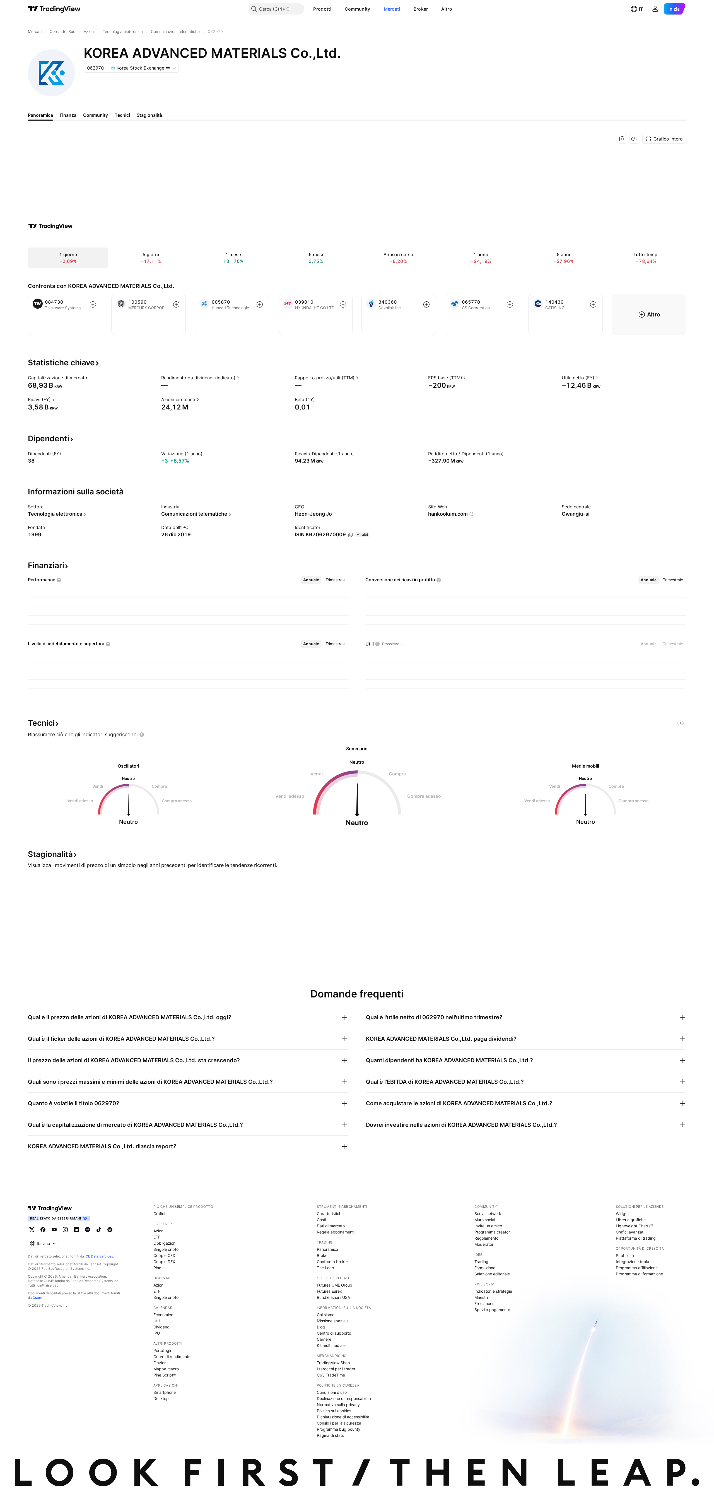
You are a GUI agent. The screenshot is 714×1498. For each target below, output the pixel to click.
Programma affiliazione (637, 1267)
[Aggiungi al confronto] (93, 304)
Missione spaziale (333, 1320)
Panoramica (327, 1249)
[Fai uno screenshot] (622, 139)
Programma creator (492, 1232)
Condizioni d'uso (332, 1392)
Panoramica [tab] (40, 115)
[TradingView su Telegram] (87, 1229)
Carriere (324, 1339)
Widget (622, 1213)
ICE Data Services (99, 1256)
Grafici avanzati (630, 1232)
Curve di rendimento (171, 1356)
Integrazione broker (634, 1261)
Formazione (484, 1267)
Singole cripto (165, 1249)
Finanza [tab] (68, 115)
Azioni (158, 1230)
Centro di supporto (334, 1333)
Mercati (392, 9)
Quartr (37, 1297)
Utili (156, 1320)
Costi (321, 1219)
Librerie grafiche (631, 1219)
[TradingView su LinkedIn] (76, 1229)
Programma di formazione (639, 1273)
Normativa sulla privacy (338, 1404)
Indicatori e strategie (493, 1291)
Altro (446, 9)
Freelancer (484, 1303)
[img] (167, 67)
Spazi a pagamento (492, 1309)
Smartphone (164, 1392)
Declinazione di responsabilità (344, 1398)
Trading (481, 1261)
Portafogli (162, 1350)
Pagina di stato (330, 1435)
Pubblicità (625, 1255)
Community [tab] (95, 115)
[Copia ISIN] (350, 534)
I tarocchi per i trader (336, 1368)
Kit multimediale (331, 1345)
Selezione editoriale (492, 1273)
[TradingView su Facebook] (43, 1229)
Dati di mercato (331, 1225)
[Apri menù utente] (655, 9)
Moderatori (484, 1244)
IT (641, 9)
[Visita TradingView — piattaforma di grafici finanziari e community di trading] (50, 226)
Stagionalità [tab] (149, 115)
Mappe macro (166, 1368)
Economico (163, 1314)
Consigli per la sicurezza (339, 1423)
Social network (487, 1213)
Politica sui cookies (334, 1410)
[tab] (311, 580)
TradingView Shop (333, 1362)
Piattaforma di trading (636, 1238)
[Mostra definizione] (90, 377)
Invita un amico (488, 1225)
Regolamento (486, 1238)
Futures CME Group (334, 1285)
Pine (157, 1267)
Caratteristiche (330, 1213)
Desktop (161, 1398)
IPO (156, 1333)
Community (357, 9)
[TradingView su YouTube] (54, 1229)
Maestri (481, 1297)
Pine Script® (164, 1375)
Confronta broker (332, 1261)
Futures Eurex (329, 1291)
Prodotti (322, 9)
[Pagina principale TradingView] (54, 9)
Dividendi (161, 1327)
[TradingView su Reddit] (110, 1229)
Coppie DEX (164, 1261)
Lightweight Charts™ (634, 1225)
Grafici (159, 1213)
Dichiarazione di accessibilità (343, 1416)
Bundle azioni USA (333, 1297)
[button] (335, 9)
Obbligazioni (164, 1243)
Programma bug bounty (338, 1429)
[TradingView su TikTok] (99, 1229)
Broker (421, 9)
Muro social (484, 1219)
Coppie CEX (164, 1255)
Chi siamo (325, 1314)
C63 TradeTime (331, 1375)
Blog (321, 1327)
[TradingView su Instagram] (65, 1229)
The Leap (325, 1267)
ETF (156, 1237)
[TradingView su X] (32, 1229)
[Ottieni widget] (634, 139)
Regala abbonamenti (335, 1232)
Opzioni (160, 1362)
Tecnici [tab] (122, 115)
